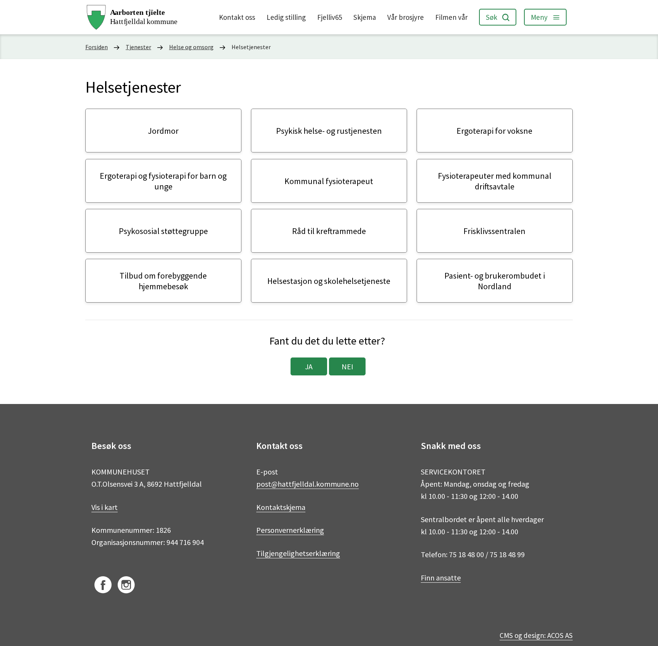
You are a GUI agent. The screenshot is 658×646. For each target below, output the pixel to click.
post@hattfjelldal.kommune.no (307, 484)
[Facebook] (103, 586)
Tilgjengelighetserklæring (298, 553)
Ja (309, 366)
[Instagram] (126, 586)
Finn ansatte (441, 577)
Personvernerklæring (290, 530)
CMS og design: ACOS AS (536, 635)
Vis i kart (104, 507)
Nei (347, 366)
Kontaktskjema (280, 507)
